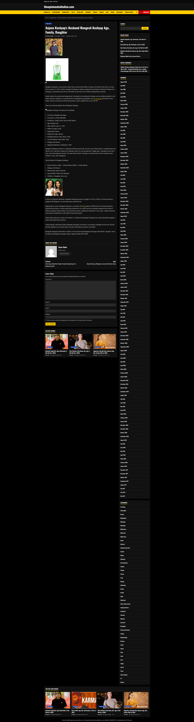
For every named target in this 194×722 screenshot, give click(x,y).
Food (121, 578)
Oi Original (123, 626)
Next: (101, 262)
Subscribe (146, 12)
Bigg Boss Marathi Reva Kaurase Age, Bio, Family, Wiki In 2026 (103, 352)
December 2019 (124, 380)
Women (122, 682)
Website (47, 314)
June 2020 (123, 358)
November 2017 (124, 474)
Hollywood (123, 600)
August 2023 (123, 216)
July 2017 (122, 489)
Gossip (122, 589)
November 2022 (124, 250)
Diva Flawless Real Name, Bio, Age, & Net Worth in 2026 (79, 352)
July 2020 (122, 354)
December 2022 (124, 246)
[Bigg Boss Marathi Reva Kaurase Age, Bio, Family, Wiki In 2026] (104, 341)
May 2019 (122, 406)
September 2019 (124, 391)
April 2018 (122, 455)
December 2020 (124, 335)
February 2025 (124, 149)
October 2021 (123, 298)
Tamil (121, 656)
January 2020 (123, 377)
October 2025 (123, 119)
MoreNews (121, 720)
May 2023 (122, 227)
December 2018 (124, 425)
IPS (85, 206)
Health (122, 593)
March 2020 (123, 369)
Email (47, 308)
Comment (48, 279)
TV (121, 678)
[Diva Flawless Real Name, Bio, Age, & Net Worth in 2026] (80, 341)
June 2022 (123, 268)
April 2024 (123, 186)
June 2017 (122, 492)
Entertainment (56, 12)
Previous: (60, 263)
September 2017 (124, 481)
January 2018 (123, 466)
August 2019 (123, 395)
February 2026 (124, 104)
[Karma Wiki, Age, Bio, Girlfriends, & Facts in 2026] (84, 700)
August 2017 (123, 485)
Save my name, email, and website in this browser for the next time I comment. (69, 320)
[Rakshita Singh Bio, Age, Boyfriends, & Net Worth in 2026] (56, 341)
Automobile (123, 510)
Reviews (122, 641)
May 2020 (122, 362)
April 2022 (123, 276)
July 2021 (122, 309)
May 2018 (122, 451)
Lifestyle (122, 615)
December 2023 (124, 201)
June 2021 (122, 313)
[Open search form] (136, 12)
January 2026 (123, 108)
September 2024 (124, 168)
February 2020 (124, 373)
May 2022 (122, 272)
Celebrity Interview (125, 548)
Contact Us (47, 12)
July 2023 (122, 220)
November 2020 (124, 339)
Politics (122, 634)
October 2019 (123, 388)
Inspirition (123, 611)
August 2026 (123, 82)
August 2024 (123, 171)
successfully (98, 98)
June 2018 (122, 447)
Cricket (101, 12)
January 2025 (123, 153)
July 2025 (122, 130)
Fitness (122, 574)
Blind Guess (123, 529)
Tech (107, 12)
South (121, 645)
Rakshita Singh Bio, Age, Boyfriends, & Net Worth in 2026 (56, 352)
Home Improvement (125, 604)
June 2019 (122, 403)
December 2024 (124, 156)
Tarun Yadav (50, 36)
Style (121, 652)
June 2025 (123, 134)
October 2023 (123, 209)
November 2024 (124, 160)
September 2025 (124, 123)
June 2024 (123, 179)
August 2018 (123, 440)
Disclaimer (120, 12)
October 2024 (123, 164)
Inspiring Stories (124, 608)
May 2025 (122, 138)
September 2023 (124, 212)
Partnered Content (125, 630)
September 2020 (124, 347)
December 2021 (124, 291)
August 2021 (123, 306)
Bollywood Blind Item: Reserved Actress (130, 56)
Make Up (122, 619)
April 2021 (122, 321)
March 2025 (123, 145)
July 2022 (122, 265)
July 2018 (122, 444)
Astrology (122, 507)
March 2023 (123, 235)
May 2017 (122, 496)
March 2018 (123, 459)
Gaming (122, 581)
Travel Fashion (123, 675)
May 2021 (122, 317)
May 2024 (122, 183)
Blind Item (123, 533)
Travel (112, 12)
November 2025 (124, 115)
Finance (95, 12)
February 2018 (123, 462)
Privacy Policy (129, 12)
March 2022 (123, 280)
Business (122, 544)
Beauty (122, 514)
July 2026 (122, 86)
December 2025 (124, 112)
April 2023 (123, 231)
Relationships (123, 637)
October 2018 (123, 433)
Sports (122, 649)
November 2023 (124, 205)
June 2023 (123, 224)
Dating (122, 555)
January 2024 (123, 198)
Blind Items (80, 12)
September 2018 (124, 436)
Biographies (65, 12)
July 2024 (122, 175)
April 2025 (123, 142)
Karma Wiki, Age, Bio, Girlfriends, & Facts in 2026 (132, 45)
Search (122, 24)
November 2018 (124, 429)
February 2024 (124, 194)
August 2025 (123, 127)
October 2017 (123, 477)
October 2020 (123, 343)
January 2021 (123, 332)
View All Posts (64, 253)
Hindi (121, 596)
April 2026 (123, 97)
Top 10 (73, 12)
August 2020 (123, 350)
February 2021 (123, 328)
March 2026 (123, 100)
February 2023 (124, 239)
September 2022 (124, 257)
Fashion (122, 566)
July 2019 (122, 399)
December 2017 (124, 470)
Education (122, 559)
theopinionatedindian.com (59, 7)
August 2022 (123, 261)
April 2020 (123, 365)
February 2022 (124, 283)
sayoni (48, 355)
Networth (88, 12)
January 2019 (123, 421)
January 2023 (123, 242)
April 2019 (123, 410)
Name (47, 302)
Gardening (122, 585)
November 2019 (124, 384)
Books (122, 540)
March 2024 (123, 190)
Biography (122, 522)
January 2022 (123, 287)
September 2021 (124, 302)
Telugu (122, 664)
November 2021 (124, 294)
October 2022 (123, 253)
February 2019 (124, 418)
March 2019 (123, 414)
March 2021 (123, 324)
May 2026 (122, 93)
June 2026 (123, 89)
